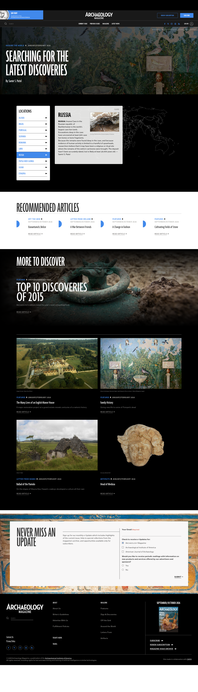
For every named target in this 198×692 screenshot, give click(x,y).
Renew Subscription (167, 15)
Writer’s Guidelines (61, 614)
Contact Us (9, 637)
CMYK (189, 659)
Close (116, 109)
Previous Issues (95, 24)
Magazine (136, 543)
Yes (127, 565)
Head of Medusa (107, 484)
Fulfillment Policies (61, 626)
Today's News (57, 638)
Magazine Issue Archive (161, 649)
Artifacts (104, 638)
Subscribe (187, 15)
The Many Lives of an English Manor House (35, 403)
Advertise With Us (60, 620)
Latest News (116, 24)
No (127, 570)
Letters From (106, 632)
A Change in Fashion (121, 227)
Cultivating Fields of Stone (166, 227)
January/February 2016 (39, 46)
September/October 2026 (168, 603)
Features (104, 608)
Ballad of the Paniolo (25, 484)
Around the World (15, 46)
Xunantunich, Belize (37, 227)
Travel (55, 644)
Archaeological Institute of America (141, 547)
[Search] (6, 23)
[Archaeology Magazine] (24, 613)
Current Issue (82, 24)
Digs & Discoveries (109, 614)
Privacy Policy (10, 641)
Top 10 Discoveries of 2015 (51, 293)
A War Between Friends (80, 227)
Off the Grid (106, 620)
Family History (106, 403)
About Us (57, 608)
